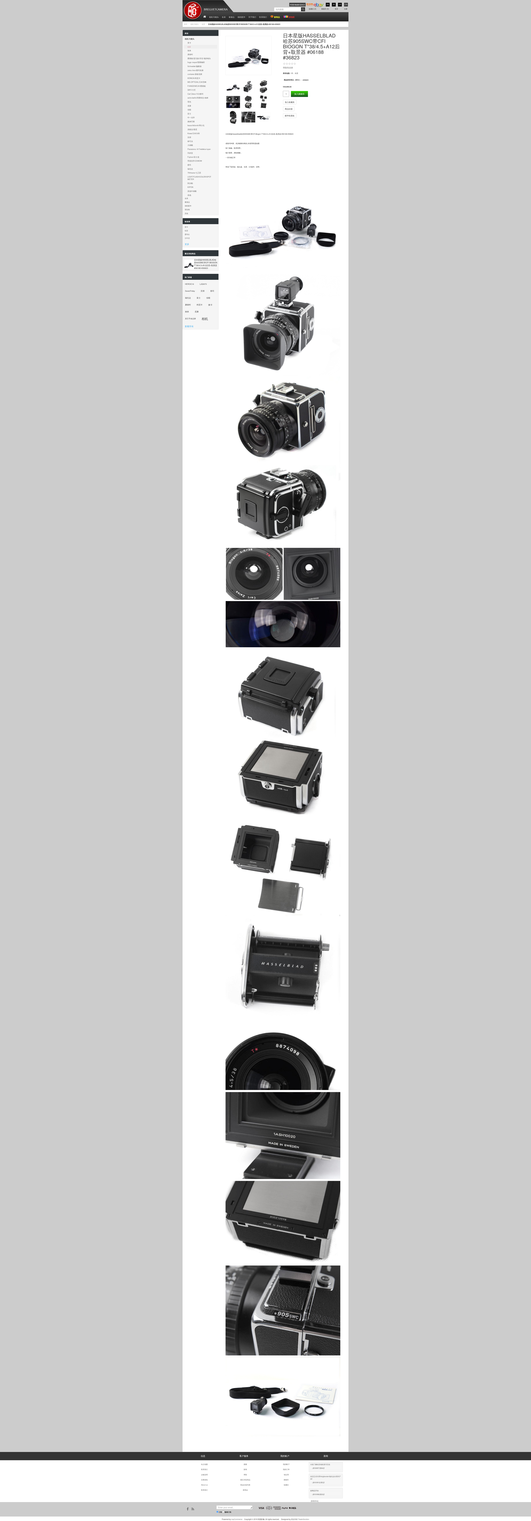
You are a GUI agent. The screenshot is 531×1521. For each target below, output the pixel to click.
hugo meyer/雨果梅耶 (196, 62)
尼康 (189, 105)
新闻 (245, 1469)
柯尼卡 (199, 304)
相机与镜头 (214, 17)
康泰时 (190, 54)
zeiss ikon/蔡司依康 (195, 70)
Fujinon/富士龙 (193, 157)
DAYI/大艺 (192, 90)
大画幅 (190, 145)
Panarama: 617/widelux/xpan (199, 149)
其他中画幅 (192, 191)
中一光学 (191, 117)
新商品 (277, 17)
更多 (187, 244)
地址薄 (286, 1474)
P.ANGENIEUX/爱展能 (197, 86)
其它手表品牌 (190, 318)
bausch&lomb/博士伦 (196, 125)
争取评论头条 (288, 67)
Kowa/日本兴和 (194, 133)
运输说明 (204, 1474)
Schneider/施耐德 (194, 66)
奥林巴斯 (191, 121)
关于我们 (252, 17)
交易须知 (204, 1479)
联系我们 (263, 17)
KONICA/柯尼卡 (194, 78)
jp (334, 5)
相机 (205, 318)
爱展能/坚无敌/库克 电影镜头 (199, 58)
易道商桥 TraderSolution (300, 1519)
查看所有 (189, 326)
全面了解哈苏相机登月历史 (320, 1464)
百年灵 (187, 238)
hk (328, 5)
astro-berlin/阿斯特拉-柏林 (198, 97)
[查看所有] (314, 1501)
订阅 (220, 1512)
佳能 (189, 109)
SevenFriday (190, 291)
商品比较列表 (245, 1485)
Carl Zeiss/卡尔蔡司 (195, 94)
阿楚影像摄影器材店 (297, 4)
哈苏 (189, 47)
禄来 (189, 50)
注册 (345, 9)
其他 (189, 195)
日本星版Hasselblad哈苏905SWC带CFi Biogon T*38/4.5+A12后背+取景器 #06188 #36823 (205, 263)
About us (204, 1485)
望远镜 (187, 209)
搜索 (245, 1464)
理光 (189, 101)
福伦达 (190, 169)
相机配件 (241, 17)
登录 (336, 9)
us (340, 5)
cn (346, 5)
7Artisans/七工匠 (194, 172)
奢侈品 (232, 17)
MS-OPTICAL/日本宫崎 (197, 82)
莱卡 (189, 42)
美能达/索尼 (192, 129)
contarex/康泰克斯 (195, 74)
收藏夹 (286, 1485)
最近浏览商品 (245, 1479)
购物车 (286, 1479)
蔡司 (189, 165)
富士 (189, 113)
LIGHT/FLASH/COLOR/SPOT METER (199, 178)
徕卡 (186, 227)
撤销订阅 (228, 1512)
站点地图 (204, 1464)
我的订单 (286, 1469)
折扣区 (292, 17)
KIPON (190, 187)
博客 (245, 1474)
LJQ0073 (203, 284)
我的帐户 (286, 1464)
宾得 (189, 137)
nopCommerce (236, 1519)
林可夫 (190, 141)
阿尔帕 (190, 183)
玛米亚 (190, 153)
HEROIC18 (189, 284)
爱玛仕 (187, 234)
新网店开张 (314, 1490)
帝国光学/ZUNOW (195, 161)
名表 (224, 17)
